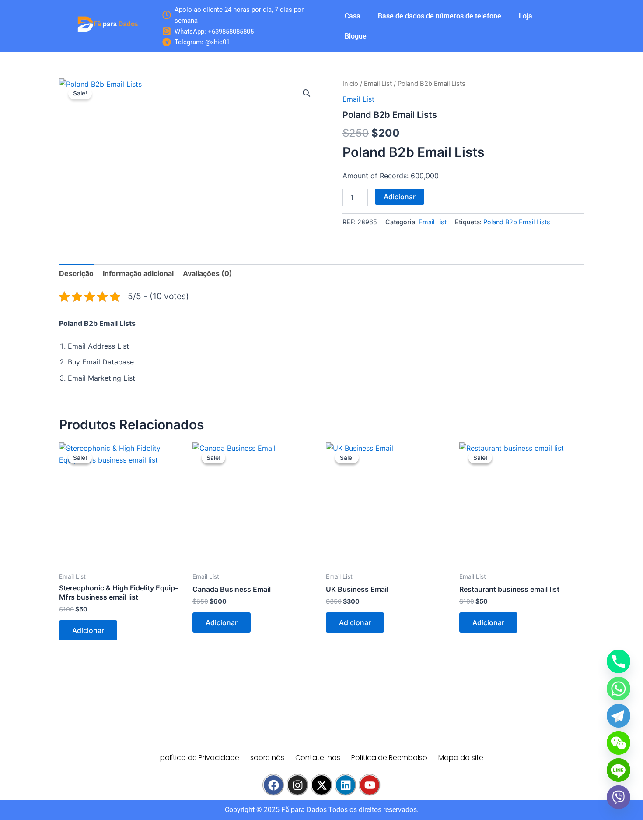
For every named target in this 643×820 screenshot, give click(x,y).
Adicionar (400, 196)
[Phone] (618, 661)
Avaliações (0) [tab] (207, 273)
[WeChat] (618, 743)
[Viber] (618, 797)
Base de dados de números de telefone (439, 16)
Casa (352, 16)
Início (350, 84)
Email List (378, 84)
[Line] (618, 770)
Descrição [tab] (76, 273)
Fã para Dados (304, 810)
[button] (307, 93)
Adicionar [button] (88, 630)
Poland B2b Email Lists (516, 222)
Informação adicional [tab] (138, 273)
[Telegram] (618, 716)
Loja (525, 16)
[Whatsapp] (618, 688)
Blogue (356, 36)
